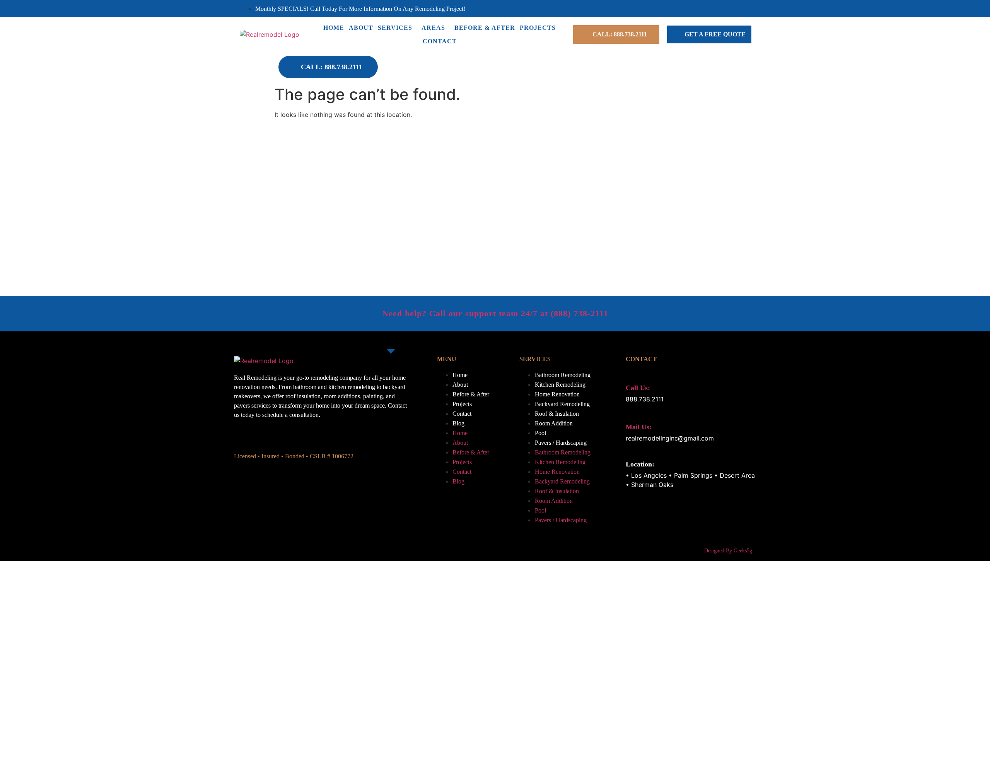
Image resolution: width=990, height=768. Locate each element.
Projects (538, 27)
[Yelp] (732, 8)
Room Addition (554, 423)
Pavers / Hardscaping (561, 442)
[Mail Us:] (630, 413)
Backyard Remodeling (562, 404)
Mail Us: (639, 427)
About (361, 27)
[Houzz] (741, 8)
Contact (440, 41)
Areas (433, 27)
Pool (540, 433)
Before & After (484, 27)
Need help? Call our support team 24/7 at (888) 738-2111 (495, 313)
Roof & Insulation (557, 413)
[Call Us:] (630, 374)
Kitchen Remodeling (560, 384)
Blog (458, 423)
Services (395, 27)
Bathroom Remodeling (563, 375)
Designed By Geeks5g (728, 551)
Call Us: (638, 388)
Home (333, 27)
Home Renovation (557, 394)
